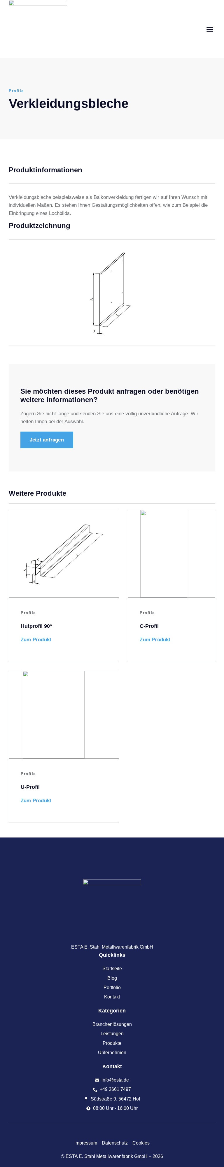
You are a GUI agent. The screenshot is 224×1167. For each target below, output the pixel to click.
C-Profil (149, 626)
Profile (16, 91)
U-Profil (30, 787)
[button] (210, 29)
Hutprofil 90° (36, 626)
